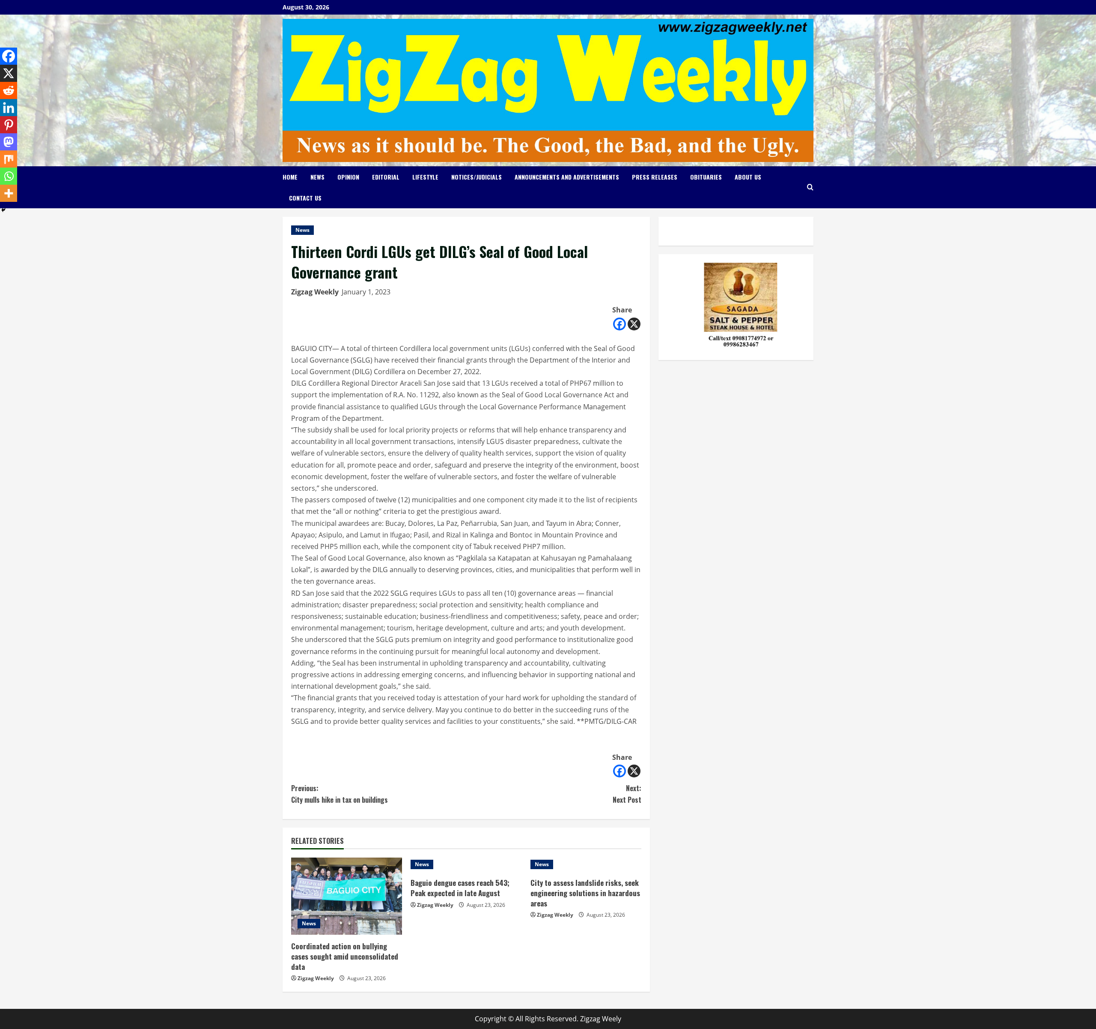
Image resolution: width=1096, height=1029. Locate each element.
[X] (634, 324)
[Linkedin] (8, 107)
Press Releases (654, 176)
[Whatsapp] (8, 176)
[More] (8, 193)
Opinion (348, 176)
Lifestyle (425, 176)
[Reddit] (8, 90)
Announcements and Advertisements (567, 176)
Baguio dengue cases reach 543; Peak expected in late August (460, 887)
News (317, 176)
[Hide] (3, 210)
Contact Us (305, 197)
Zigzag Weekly (315, 292)
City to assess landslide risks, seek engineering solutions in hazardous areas (585, 893)
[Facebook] (619, 324)
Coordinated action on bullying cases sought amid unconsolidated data (344, 956)
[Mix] (8, 159)
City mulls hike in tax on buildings (339, 794)
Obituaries (706, 176)
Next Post (627, 794)
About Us (748, 176)
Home (290, 176)
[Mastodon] (8, 141)
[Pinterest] (8, 124)
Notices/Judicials (476, 176)
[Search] (810, 187)
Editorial (385, 176)
